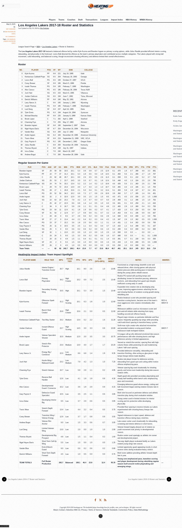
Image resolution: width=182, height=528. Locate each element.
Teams (61, 20)
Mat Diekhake (10, 29)
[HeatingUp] (100, 6)
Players (52, 20)
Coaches (71, 20)
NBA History (131, 20)
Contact (62, 510)
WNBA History (146, 20)
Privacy (84, 510)
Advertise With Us (73, 510)
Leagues (104, 20)
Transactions (91, 20)
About (55, 510)
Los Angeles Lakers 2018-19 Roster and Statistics (149, 479)
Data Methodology (141, 510)
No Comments (10, 36)
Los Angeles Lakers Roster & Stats (9, 41)
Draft (80, 20)
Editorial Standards (110, 510)
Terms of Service (95, 510)
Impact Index (117, 20)
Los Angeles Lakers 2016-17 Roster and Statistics (24, 479)
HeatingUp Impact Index (32, 254)
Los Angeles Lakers (49, 47)
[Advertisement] (82, 38)
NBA (38, 47)
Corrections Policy (126, 510)
